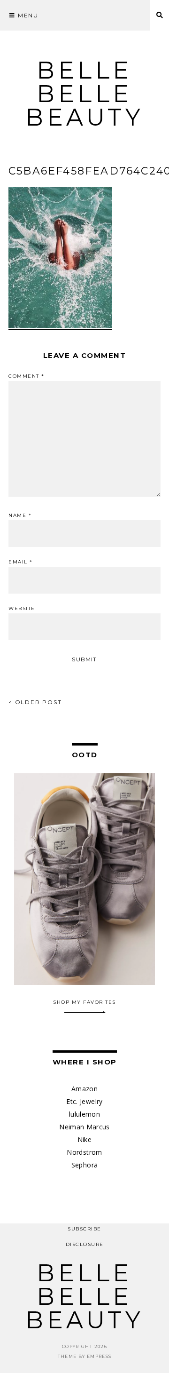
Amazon (84, 1088)
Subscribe (84, 1229)
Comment (26, 376)
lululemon (84, 1114)
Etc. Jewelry (84, 1101)
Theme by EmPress (85, 1356)
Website (21, 608)
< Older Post (35, 702)
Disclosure (85, 1244)
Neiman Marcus (84, 1126)
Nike (84, 1139)
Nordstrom (84, 1152)
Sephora (84, 1164)
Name (19, 515)
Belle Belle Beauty (84, 94)
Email (20, 562)
